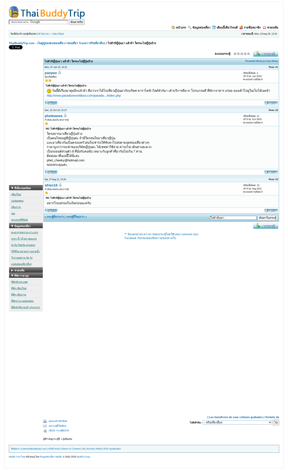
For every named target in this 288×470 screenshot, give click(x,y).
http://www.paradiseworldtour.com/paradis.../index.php (84, 95)
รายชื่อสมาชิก (252, 27)
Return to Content (71, 448)
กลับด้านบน (54, 448)
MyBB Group (83, 456)
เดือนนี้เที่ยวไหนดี (227, 27)
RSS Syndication (112, 448)
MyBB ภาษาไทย (17, 456)
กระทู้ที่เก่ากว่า (55, 216)
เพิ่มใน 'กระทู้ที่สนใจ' (59, 430)
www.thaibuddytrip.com (34, 448)
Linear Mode (271, 61)
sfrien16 (51, 185)
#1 (276, 67)
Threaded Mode (253, 61)
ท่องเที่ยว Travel (77, 43)
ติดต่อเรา (15, 448)
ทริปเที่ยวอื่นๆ (97, 43)
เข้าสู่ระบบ (43, 33)
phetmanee (54, 116)
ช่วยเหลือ (272, 27)
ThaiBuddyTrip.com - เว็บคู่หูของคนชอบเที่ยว (37, 43)
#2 (276, 110)
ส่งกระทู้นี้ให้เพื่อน (57, 426)
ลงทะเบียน (57, 33)
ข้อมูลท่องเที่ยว (201, 27)
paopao (51, 73)
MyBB (58, 456)
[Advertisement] (26, 121)
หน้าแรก (181, 27)
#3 (276, 179)
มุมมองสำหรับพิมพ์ (58, 421)
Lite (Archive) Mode (92, 448)
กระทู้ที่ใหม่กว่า (75, 216)
